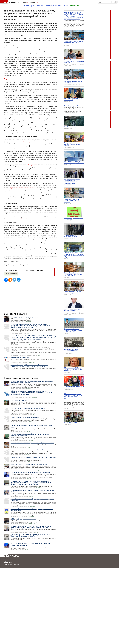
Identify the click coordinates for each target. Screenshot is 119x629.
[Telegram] (14, 280)
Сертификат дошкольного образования (22, 188)
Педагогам (7, 79)
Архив (32, 6)
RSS (18, 564)
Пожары (65, 6)
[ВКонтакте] (6, 280)
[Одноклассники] (10, 280)
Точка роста (37, 121)
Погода (47, 6)
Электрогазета (32, 165)
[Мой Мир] (19, 280)
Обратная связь (8, 561)
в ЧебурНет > (74, 6)
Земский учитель (29, 142)
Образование (42, 117)
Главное (26, 6)
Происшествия (56, 6)
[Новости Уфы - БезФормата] (9, 2)
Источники (39, 6)
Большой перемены (27, 219)
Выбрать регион (8, 562)
